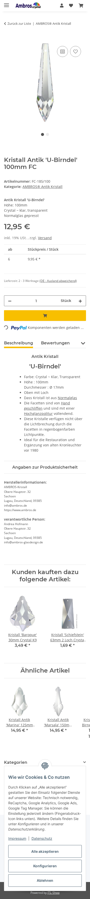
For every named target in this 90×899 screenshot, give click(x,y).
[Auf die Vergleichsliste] (62, 51)
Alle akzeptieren (45, 851)
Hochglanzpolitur (38, 413)
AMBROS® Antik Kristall (42, 186)
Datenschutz (42, 838)
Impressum (17, 838)
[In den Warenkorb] (8, 39)
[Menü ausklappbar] (6, 3)
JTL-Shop (54, 893)
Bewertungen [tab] (55, 343)
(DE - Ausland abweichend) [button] (58, 281)
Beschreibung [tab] (18, 343)
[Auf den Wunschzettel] (75, 51)
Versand (45, 237)
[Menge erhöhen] (80, 301)
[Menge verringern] (9, 301)
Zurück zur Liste (19, 23)
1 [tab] (42, 134)
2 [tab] (47, 134)
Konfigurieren (45, 866)
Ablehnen (45, 880)
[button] (61, 5)
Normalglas (67, 397)
